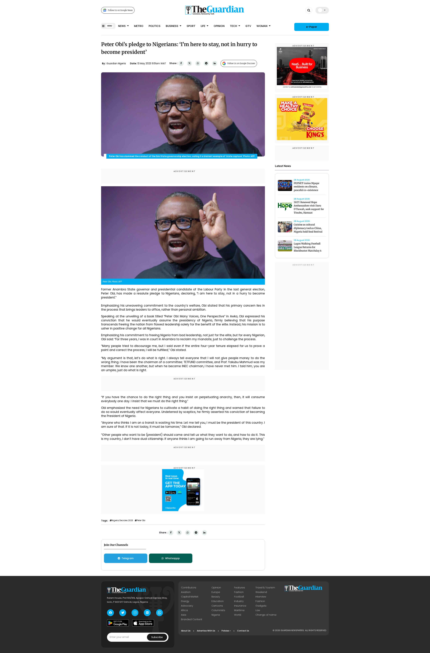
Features (239, 587)
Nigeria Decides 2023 (122, 520)
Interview (260, 596)
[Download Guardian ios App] (143, 623)
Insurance (240, 605)
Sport (191, 26)
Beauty (215, 596)
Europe (215, 592)
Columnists (218, 610)
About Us (185, 630)
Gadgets (260, 605)
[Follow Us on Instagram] (135, 612)
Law (257, 610)
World (237, 614)
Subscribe (157, 637)
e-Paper (311, 27)
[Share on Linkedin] (215, 63)
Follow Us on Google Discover (241, 63)
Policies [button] (225, 630)
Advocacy (187, 605)
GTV (248, 26)
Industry (239, 601)
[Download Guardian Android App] (118, 623)
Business (172, 26)
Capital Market (189, 596)
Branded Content (191, 619)
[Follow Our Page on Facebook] (110, 612)
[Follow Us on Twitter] (122, 612)
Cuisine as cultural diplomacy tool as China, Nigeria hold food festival (308, 228)
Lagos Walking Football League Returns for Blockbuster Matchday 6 (307, 247)
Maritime (239, 610)
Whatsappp (172, 558)
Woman (262, 26)
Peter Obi (141, 520)
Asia (183, 614)
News (122, 26)
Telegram (128, 558)
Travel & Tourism (265, 587)
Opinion (219, 26)
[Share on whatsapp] (198, 63)
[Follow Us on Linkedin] (147, 612)
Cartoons (217, 605)
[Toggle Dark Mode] (322, 10)
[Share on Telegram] (206, 63)
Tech (234, 26)
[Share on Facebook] (181, 63)
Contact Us (243, 630)
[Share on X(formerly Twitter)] (189, 63)
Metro (138, 26)
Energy (185, 601)
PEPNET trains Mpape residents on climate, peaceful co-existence (306, 187)
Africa (184, 610)
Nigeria (215, 614)
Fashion (239, 592)
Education (217, 601)
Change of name (265, 614)
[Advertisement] (302, 316)
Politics (154, 26)
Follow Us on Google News (120, 10)
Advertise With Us (206, 630)
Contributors (188, 587)
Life (203, 26)
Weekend (261, 592)
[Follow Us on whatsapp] (159, 612)
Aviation (185, 592)
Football (239, 596)
